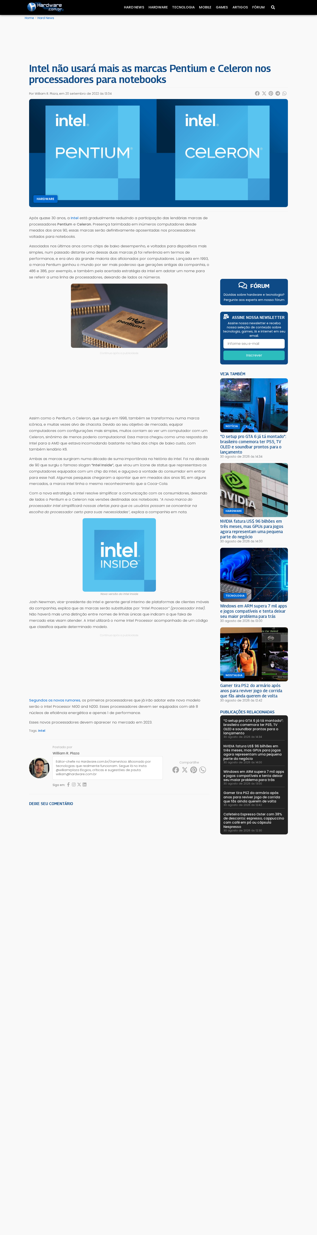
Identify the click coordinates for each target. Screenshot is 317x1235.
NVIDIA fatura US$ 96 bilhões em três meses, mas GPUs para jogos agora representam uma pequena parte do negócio (251, 529)
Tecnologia (183, 7)
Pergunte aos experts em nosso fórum (254, 300)
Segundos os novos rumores (54, 700)
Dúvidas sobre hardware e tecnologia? (254, 294)
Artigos (240, 7)
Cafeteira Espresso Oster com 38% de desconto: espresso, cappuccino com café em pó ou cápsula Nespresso (253, 820)
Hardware (158, 7)
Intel (41, 731)
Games (222, 7)
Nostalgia (234, 675)
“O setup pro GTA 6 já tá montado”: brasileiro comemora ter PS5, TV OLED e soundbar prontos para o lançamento (253, 444)
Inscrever (254, 355)
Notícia (232, 426)
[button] (257, 93)
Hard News (134, 7)
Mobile (205, 7)
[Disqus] (119, 869)
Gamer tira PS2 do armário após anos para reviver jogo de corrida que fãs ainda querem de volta (251, 690)
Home (29, 18)
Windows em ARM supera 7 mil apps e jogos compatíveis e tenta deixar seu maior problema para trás (253, 611)
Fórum (258, 7)
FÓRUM (260, 286)
